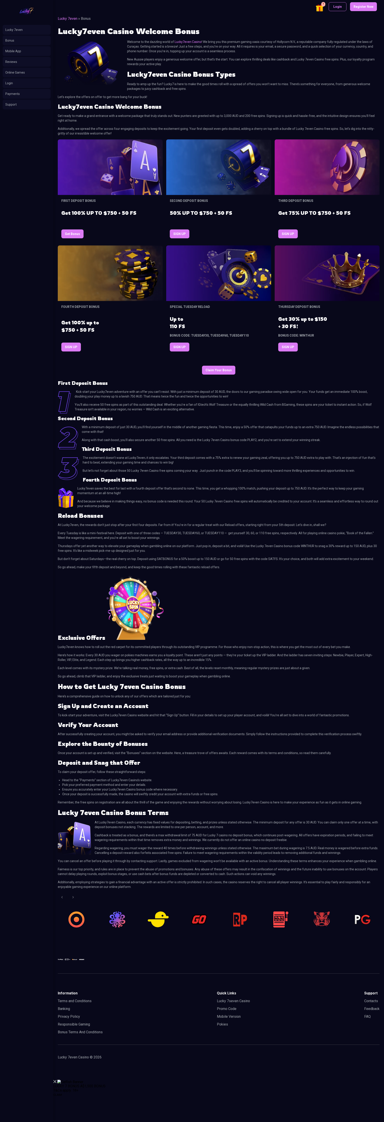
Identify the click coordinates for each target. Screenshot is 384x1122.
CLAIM (57, 1094)
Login (9, 83)
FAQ (367, 1016)
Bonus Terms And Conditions (80, 1032)
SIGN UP (179, 234)
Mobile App (13, 51)
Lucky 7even (14, 30)
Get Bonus (72, 234)
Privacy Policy (69, 1016)
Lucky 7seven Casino (233, 1001)
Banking (64, 1009)
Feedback (372, 1009)
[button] (320, 7)
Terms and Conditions (75, 1001)
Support (11, 104)
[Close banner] (54, 1082)
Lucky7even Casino (188, 42)
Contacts (371, 1001)
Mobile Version (229, 1016)
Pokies (222, 1024)
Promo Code (226, 1009)
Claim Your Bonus (219, 370)
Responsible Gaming (74, 1024)
